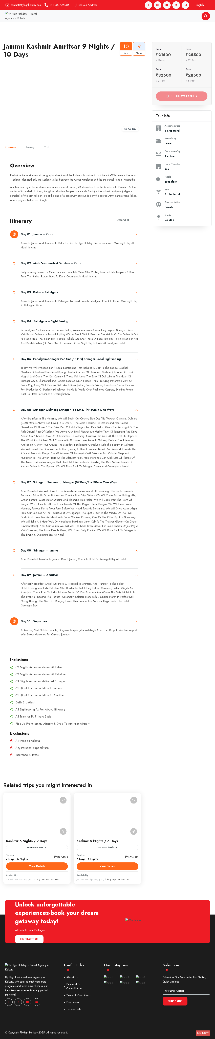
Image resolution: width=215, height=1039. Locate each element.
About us (72, 977)
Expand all (123, 220)
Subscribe (175, 1001)
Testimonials (73, 1009)
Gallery (132, 129)
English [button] (200, 5)
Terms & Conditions (78, 995)
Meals (168, 176)
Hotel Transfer (172, 164)
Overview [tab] (10, 147)
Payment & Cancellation (74, 986)
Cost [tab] (46, 147)
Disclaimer (72, 1002)
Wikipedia (129, 180)
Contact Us (29, 939)
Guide (168, 215)
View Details (37, 866)
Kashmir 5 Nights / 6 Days (97, 841)
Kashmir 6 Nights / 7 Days (26, 841)
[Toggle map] (63, 831)
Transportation (172, 202)
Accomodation (173, 125)
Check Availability (184, 96)
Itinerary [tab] (30, 147)
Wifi (167, 189)
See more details (35, 847)
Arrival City (170, 138)
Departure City (172, 151)
